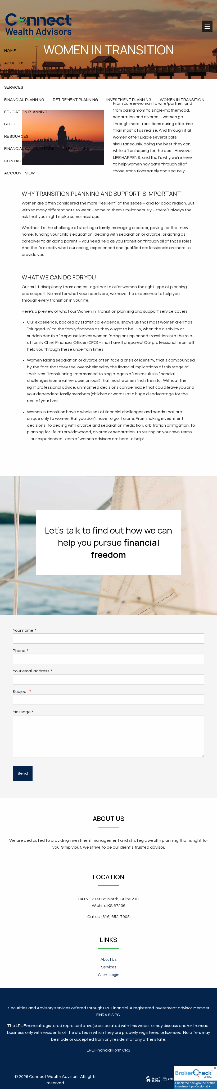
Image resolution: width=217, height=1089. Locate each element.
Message (41, 712)
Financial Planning (24, 100)
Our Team (14, 75)
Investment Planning (128, 100)
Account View (19, 173)
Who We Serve (85, 75)
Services (13, 87)
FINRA (101, 1015)
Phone (39, 651)
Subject (40, 691)
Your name (43, 630)
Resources (16, 137)
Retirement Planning (75, 100)
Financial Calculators (29, 149)
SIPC (115, 1015)
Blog (9, 124)
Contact (14, 161)
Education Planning (26, 112)
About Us (14, 63)
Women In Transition (182, 100)
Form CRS (121, 1050)
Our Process (47, 75)
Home (10, 51)
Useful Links (76, 149)
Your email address (51, 671)
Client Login (108, 975)
